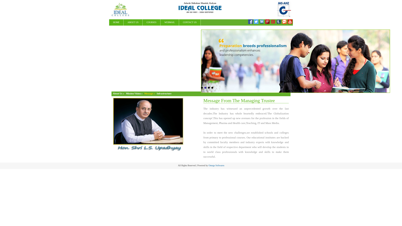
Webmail (169, 22)
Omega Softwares (216, 165)
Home (116, 22)
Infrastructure (164, 93)
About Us (133, 22)
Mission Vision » (134, 93)
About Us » (118, 93)
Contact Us (190, 22)
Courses (151, 22)
